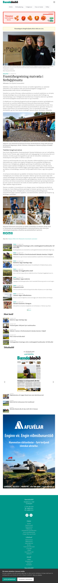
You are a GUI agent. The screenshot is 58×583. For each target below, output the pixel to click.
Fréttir (11, 7)
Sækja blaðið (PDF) (29, 354)
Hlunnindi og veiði (29, 552)
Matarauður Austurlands (25, 239)
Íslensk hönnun (29, 539)
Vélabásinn (29, 553)
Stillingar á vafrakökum (25, 579)
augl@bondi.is (29, 510)
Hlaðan (29, 559)
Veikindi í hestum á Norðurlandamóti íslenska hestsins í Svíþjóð (33, 254)
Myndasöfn (29, 564)
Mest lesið (8, 314)
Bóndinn (29, 545)
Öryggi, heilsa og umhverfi (29, 534)
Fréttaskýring (19, 7)
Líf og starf (5, 73)
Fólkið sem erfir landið (29, 546)
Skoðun (29, 523)
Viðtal (47, 7)
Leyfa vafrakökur (9, 579)
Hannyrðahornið (29, 543)
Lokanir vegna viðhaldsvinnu (22, 295)
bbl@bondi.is (29, 508)
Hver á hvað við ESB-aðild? (17, 336)
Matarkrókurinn (29, 541)
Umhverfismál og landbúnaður (29, 530)
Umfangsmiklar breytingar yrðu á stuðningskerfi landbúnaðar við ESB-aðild (33, 246)
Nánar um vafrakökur (37, 575)
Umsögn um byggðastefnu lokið (23, 271)
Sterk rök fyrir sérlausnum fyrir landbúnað (22, 402)
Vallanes (10, 239)
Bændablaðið (29, 568)
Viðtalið (29, 550)
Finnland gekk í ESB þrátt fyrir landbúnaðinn (23, 325)
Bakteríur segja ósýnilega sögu (22, 263)
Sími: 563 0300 (30, 506)
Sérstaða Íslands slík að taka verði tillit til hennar (24, 409)
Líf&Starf (29, 537)
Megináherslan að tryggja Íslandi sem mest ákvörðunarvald (27, 395)
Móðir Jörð (15, 239)
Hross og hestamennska (29, 532)
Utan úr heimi (39, 7)
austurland (34, 239)
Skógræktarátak (18, 287)
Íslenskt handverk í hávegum (22, 303)
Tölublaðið (9, 347)
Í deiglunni (29, 7)
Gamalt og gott (29, 525)
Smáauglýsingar (29, 561)
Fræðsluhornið (29, 527)
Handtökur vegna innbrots (21, 279)
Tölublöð (29, 563)
